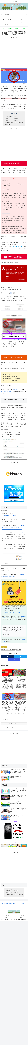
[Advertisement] (14, 52)
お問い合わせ (7, 917)
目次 (12, 113)
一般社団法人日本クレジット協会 (12, 612)
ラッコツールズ (17, 389)
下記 (11, 293)
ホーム (7, 915)
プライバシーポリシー (20, 915)
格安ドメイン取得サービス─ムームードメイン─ (14, 903)
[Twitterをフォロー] (20, 656)
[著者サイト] (7, 656)
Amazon (3, 649)
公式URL (8, 124)
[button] (26, 14)
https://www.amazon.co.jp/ (9, 515)
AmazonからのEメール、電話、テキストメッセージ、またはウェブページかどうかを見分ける (13, 527)
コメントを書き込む (14, 723)
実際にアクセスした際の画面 (12, 118)
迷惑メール (4, 647)
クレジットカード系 (11, 649)
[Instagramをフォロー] (14, 659)
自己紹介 (20, 917)
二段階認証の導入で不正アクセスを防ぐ (14, 122)
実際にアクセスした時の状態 (12, 120)
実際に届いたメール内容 (11, 116)
